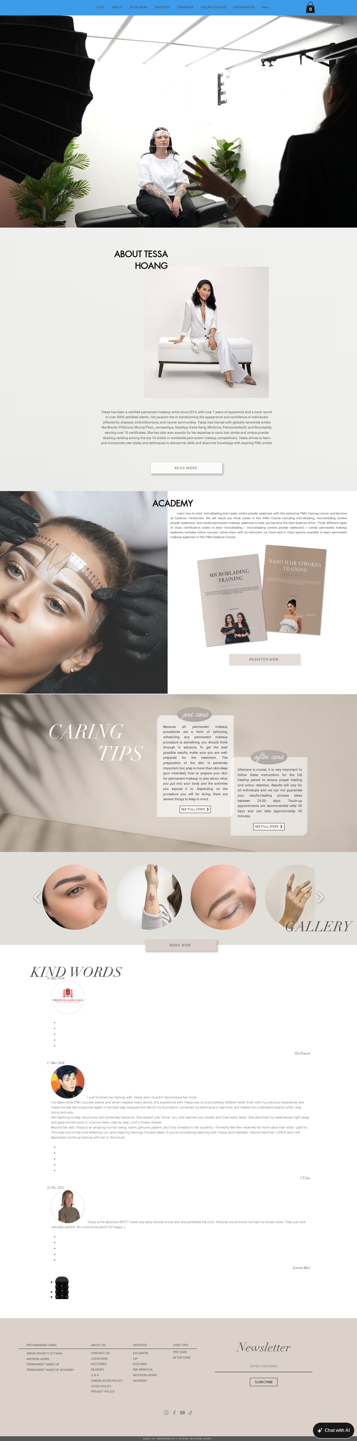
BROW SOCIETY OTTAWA (44, 1353)
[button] (244, 7)
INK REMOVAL (143, 1369)
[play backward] (37, 897)
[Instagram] (166, 1413)
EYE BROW (140, 1353)
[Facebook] (174, 1413)
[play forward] (320, 897)
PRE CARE (180, 1352)
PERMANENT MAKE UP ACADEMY (50, 1370)
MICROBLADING (38, 1359)
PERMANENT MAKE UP (43, 1364)
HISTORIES (99, 1364)
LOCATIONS (99, 1358)
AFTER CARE (181, 1357)
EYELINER (140, 1364)
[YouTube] (182, 1413)
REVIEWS (97, 1369)
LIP (135, 1358)
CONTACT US (100, 1353)
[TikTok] (190, 1413)
